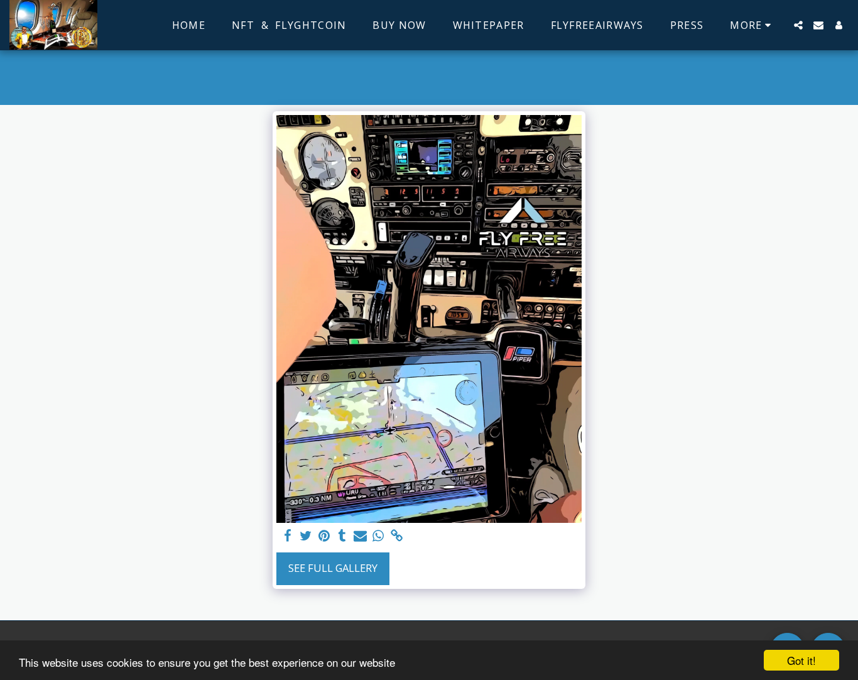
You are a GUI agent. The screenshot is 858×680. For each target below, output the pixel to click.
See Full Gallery (332, 568)
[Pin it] (324, 536)
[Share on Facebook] (288, 536)
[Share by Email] (360, 536)
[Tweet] (306, 536)
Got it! (801, 660)
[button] (798, 25)
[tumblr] (342, 536)
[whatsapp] (378, 536)
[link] (396, 536)
